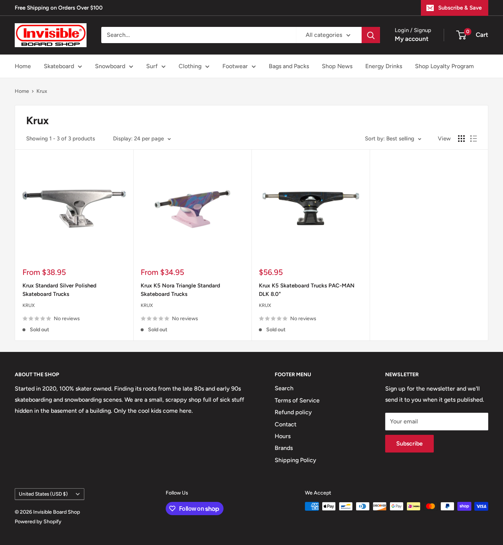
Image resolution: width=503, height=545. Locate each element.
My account (412, 38)
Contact (285, 424)
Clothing (190, 66)
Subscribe (409, 443)
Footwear (235, 66)
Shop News (337, 66)
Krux (41, 91)
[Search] (371, 35)
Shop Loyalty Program (444, 66)
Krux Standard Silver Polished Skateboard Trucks (59, 289)
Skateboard (59, 66)
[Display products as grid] (461, 138)
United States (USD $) (43, 494)
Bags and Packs (289, 66)
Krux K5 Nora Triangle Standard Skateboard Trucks (180, 289)
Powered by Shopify (38, 521)
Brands (284, 447)
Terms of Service (297, 400)
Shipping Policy (295, 460)
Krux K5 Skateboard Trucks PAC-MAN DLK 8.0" (307, 289)
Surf (152, 66)
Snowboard (110, 66)
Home (23, 66)
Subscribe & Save (460, 7)
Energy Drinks (383, 66)
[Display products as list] (473, 138)
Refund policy (293, 412)
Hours (283, 436)
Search (284, 388)
